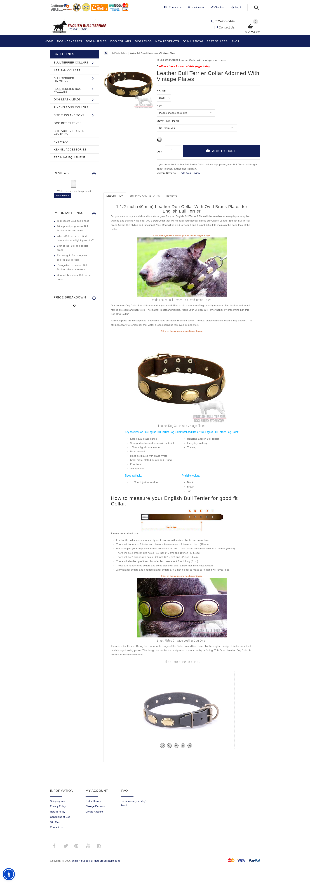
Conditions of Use (60, 816)
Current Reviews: (166, 172)
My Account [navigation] (198, 7)
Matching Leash (168, 121)
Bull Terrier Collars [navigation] (119, 53)
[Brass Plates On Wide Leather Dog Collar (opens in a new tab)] (182, 607)
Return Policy (57, 811)
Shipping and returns (145, 195)
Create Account (94, 811)
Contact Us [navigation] (175, 7)
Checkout (219, 7)
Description (114, 195)
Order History (93, 801)
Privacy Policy (58, 806)
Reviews (171, 195)
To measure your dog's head (73, 220)
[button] (255, 8)
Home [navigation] (106, 53)
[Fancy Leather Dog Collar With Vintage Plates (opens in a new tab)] (182, 377)
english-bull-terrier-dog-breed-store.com (96, 860)
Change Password (96, 806)
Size (159, 106)
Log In (238, 7)
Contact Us (227, 27)
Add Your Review (190, 172)
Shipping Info (57, 801)
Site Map (55, 822)
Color (161, 91)
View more (62, 195)
